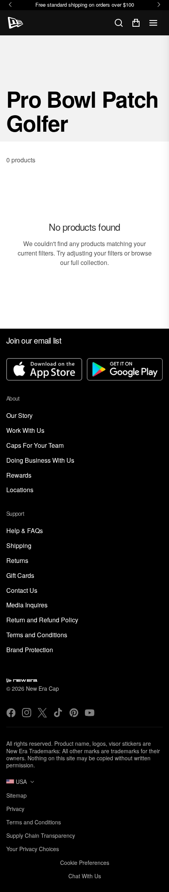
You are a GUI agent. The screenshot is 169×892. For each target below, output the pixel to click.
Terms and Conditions (36, 635)
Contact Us (21, 591)
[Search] (119, 23)
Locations (19, 490)
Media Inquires (27, 605)
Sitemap (16, 795)
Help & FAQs (24, 531)
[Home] (15, 23)
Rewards (18, 475)
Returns (17, 561)
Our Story (19, 416)
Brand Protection (29, 650)
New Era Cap (42, 688)
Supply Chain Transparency (40, 835)
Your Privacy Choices (32, 848)
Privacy (15, 808)
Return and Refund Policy (42, 620)
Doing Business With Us (40, 460)
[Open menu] (153, 23)
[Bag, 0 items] (136, 23)
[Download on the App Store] (44, 370)
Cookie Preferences (84, 862)
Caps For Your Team (35, 445)
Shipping (18, 546)
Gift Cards (20, 576)
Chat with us (84, 875)
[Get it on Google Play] (125, 370)
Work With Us (25, 431)
